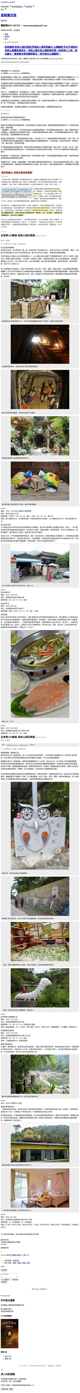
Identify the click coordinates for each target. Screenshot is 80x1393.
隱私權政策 (51, 1366)
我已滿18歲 (5, 1389)
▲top (2, 1266)
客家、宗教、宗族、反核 (21, 1263)
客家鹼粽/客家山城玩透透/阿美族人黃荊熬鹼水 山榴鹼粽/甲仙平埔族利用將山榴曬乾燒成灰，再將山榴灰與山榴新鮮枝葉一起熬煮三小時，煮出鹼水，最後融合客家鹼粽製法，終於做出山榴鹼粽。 (41, 50)
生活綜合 (17, 30)
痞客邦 (14, 1255)
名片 (6, 39)
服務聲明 (58, 1366)
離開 (11, 1389)
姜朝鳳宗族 (8, 15)
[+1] (44, 745)
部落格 (7, 36)
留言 (18, 1255)
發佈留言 (4, 1282)
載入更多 (4, 1270)
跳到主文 (4, 20)
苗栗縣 (7, 240)
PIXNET (25, 1366)
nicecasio (3, 1244)
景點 (2, 240)
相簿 (6, 34)
